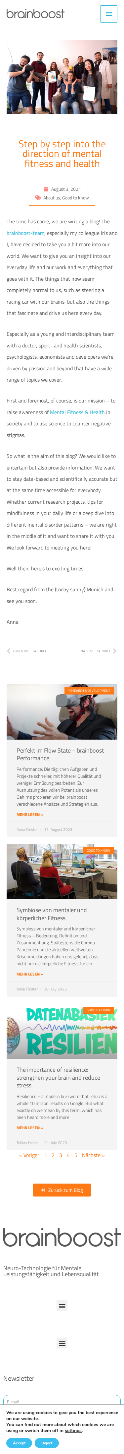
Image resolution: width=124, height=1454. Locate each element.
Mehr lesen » (30, 814)
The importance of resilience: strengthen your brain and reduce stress (58, 1077)
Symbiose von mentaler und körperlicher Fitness (52, 914)
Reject (46, 1443)
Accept (19, 1443)
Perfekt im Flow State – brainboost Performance (60, 754)
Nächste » (93, 1155)
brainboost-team (25, 233)
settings (73, 1431)
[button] (62, 1305)
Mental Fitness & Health (77, 412)
